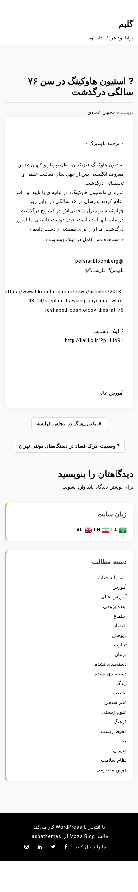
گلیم (126, 23)
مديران (120, 750)
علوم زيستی (114, 712)
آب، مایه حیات (112, 577)
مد (124, 741)
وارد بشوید (74, 487)
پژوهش (119, 635)
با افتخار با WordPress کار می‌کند (69, 827)
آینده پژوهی (115, 606)
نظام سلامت (114, 760)
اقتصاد (120, 625)
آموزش (119, 587)
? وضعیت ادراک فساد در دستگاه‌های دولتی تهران (69, 446)
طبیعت (120, 693)
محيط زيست (114, 731)
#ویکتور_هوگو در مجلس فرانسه (69, 423)
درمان (121, 654)
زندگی (120, 683)
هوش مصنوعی (111, 770)
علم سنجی (115, 702)
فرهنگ (120, 722)
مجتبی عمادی (101, 112)
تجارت (120, 645)
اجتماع (120, 616)
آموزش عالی (110, 393)
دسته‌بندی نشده (111, 664)
